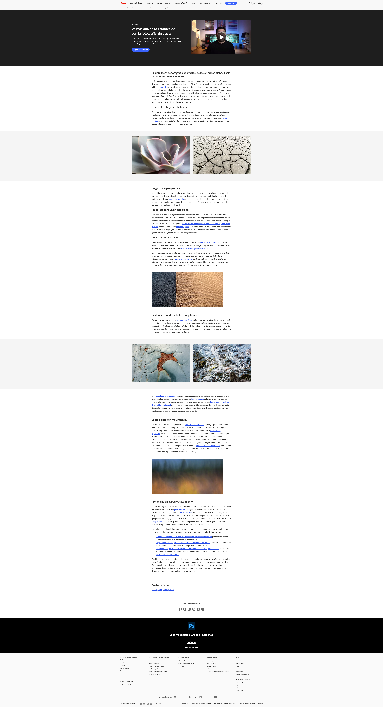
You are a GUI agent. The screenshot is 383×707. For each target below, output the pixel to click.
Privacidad (208, 703)
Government (181, 666)
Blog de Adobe (239, 690)
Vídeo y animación (124, 671)
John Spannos (168, 589)
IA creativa (122, 663)
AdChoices (260, 703)
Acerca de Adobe (240, 663)
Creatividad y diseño (136, 3)
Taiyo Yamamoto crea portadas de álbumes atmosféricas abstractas (183, 542)
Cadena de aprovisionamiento (243, 679)
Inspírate (194, 3)
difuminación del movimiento (208, 445)
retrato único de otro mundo (167, 554)
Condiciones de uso (217, 703)
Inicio (122, 8)
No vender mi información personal (246, 703)
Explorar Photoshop (141, 50)
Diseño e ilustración (124, 668)
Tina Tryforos (157, 589)
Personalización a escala (154, 661)
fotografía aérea (197, 399)
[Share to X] (184, 609)
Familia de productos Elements (127, 679)
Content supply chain (154, 663)
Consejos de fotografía (181, 3)
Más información (191, 647)
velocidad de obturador (194, 424)
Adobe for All (239, 687)
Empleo (237, 666)
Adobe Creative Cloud (131, 8)
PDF (121, 673)
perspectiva (163, 87)
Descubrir (149, 8)
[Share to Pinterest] (193, 609)
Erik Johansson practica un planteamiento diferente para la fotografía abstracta (187, 548)
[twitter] (148, 704)
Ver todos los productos (125, 684)
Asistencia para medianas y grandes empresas (218, 671)
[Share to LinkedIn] (189, 609)
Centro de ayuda (211, 661)
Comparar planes (205, 3)
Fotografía (150, 3)
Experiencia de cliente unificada (156, 666)
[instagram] (144, 704)
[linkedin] (151, 704)
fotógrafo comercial (159, 521)
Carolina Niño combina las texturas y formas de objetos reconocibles (184, 536)
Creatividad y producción (155, 669)
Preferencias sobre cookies (230, 703)
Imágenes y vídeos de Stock (126, 681)
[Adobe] (124, 3)
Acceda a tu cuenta (240, 661)
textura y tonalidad (184, 320)
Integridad (238, 685)
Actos (237, 669)
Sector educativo (182, 661)
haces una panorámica (183, 259)
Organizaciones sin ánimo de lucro (186, 663)
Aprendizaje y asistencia (163, 3)
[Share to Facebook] (180, 609)
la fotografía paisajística (209, 242)
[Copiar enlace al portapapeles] (202, 609)
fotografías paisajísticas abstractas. (195, 248)
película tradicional (182, 509)
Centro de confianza (240, 682)
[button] (248, 3)
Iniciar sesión (257, 3)
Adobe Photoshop (184, 512)
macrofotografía (182, 226)
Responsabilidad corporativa (242, 674)
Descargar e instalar (211, 663)
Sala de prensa (239, 671)
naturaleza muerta (176, 199)
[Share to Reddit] (198, 609)
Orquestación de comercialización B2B (158, 671)
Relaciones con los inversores (243, 677)
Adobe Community (211, 666)
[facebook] (141, 704)
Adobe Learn (210, 669)
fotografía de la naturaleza (164, 396)
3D (120, 676)
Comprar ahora (218, 3)
